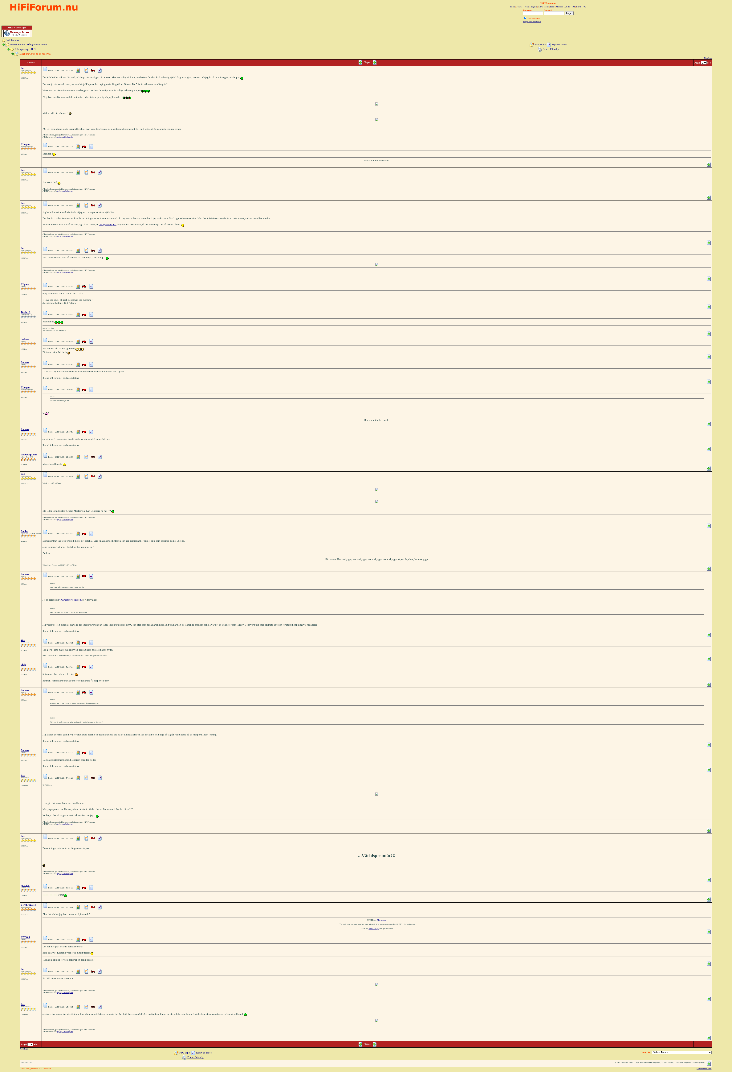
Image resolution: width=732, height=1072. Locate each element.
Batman (25, 362)
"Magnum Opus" (107, 224)
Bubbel (24, 531)
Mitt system (381, 920)
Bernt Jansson (28, 904)
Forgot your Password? (532, 21)
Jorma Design (373, 928)
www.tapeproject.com (70, 599)
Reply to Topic (559, 44)
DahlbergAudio (29, 454)
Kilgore (25, 284)
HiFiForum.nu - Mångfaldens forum (28, 44)
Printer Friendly (551, 49)
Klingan (25, 144)
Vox (23, 640)
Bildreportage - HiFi (25, 49)
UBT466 (25, 937)
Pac (23, 68)
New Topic (540, 44)
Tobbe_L (25, 312)
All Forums (13, 40)
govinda (25, 885)
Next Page (708, 58)
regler (59, 137)
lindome (25, 339)
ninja (23, 664)
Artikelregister (67, 137)
